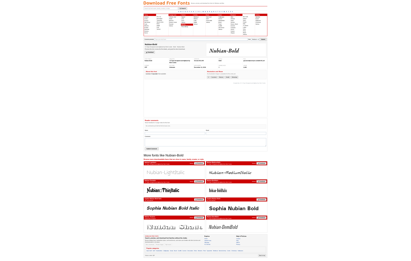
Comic (146, 18)
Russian (171, 24)
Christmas (258, 22)
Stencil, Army (160, 22)
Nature (245, 18)
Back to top (262, 255)
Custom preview (149, 39)
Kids (244, 23)
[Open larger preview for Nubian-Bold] (236, 49)
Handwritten (221, 20)
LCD (182, 18)
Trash (220, 24)
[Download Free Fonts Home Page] (167, 3)
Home (206, 238)
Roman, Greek (173, 22)
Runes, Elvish (234, 24)
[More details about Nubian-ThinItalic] (174, 189)
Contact (238, 238)
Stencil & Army (222, 250)
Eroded (146, 27)
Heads (244, 22)
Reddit (227, 77)
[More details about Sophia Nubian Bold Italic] (174, 208)
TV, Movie (245, 25)
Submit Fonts (207, 240)
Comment (147, 136)
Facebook (214, 77)
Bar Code (245, 16)
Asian (232, 20)
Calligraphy (221, 17)
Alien (232, 17)
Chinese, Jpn (172, 17)
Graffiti (220, 25)
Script (220, 15)
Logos (244, 27)
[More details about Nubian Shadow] (174, 226)
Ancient (233, 22)
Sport (244, 20)
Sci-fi (182, 20)
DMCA (238, 242)
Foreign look (172, 15)
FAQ (237, 240)
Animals (233, 18)
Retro (158, 23)
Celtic (195, 20)
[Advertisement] (227, 99)
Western (146, 25)
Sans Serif (149, 250)
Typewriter (159, 20)
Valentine (257, 17)
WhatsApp (234, 77)
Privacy (238, 244)
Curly (145, 24)
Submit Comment (151, 149)
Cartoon (146, 17)
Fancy (146, 15)
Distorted (146, 29)
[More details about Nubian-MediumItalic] (236, 171)
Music (244, 32)
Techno (183, 15)
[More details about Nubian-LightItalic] (174, 171)
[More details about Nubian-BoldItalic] (236, 189)
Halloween (258, 20)
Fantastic (233, 27)
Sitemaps (206, 242)
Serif (207, 18)
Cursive (184, 250)
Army (244, 30)
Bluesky (221, 77)
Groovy (146, 20)
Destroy (146, 31)
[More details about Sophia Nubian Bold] (236, 208)
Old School (147, 22)
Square (183, 17)
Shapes (233, 33)
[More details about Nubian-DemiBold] (236, 226)
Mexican (171, 20)
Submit (263, 39)
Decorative (159, 18)
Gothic (196, 15)
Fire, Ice (159, 16)
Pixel (204, 250)
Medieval (196, 17)
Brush (220, 22)
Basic (207, 15)
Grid (158, 27)
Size (249, 39)
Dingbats (233, 15)
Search (183, 8)
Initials (158, 25)
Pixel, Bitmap (184, 26)
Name (146, 130)
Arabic (170, 18)
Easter (257, 18)
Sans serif (208, 17)
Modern (196, 18)
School (220, 18)
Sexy (244, 29)
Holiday (257, 15)
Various (159, 29)
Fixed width (209, 20)
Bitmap (183, 24)
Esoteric (233, 25)
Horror (146, 33)
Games (233, 31)
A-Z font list (207, 244)
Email (207, 130)
